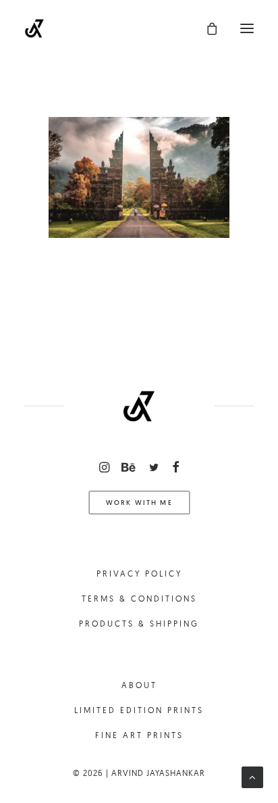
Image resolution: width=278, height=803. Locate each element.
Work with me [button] (139, 502)
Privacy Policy (139, 573)
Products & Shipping (139, 623)
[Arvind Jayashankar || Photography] (34, 28)
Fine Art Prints (139, 735)
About (139, 685)
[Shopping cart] (206, 28)
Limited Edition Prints (139, 710)
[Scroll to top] (252, 776)
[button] (247, 28)
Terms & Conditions (139, 598)
